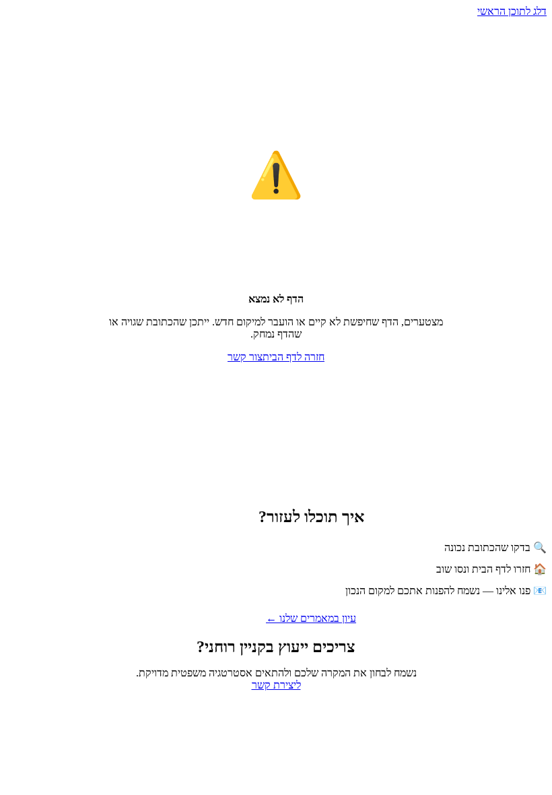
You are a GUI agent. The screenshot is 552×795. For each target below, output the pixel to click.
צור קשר (245, 356)
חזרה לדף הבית (293, 356)
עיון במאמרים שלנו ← (311, 618)
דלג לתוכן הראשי (512, 11)
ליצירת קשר (276, 685)
